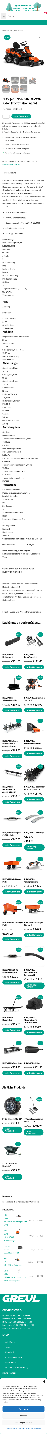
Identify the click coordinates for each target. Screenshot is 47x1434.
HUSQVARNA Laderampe (34, 832)
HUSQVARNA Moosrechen (7, 1018)
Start (4, 31)
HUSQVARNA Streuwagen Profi (12, 923)
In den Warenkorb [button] (12, 667)
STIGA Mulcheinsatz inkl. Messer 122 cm (33, 1120)
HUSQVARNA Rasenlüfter (12, 1063)
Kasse (7, 1347)
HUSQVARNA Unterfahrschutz (31, 655)
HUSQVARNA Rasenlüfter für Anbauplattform (34, 788)
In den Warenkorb (21, 116)
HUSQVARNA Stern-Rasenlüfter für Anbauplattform (10, 743)
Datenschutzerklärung (25, 1428)
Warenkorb (9, 1352)
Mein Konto (10, 1342)
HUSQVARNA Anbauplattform (31, 880)
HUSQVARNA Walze (32, 1063)
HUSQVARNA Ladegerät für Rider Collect (11, 833)
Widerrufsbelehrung (13, 1357)
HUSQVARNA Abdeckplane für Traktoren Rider (30, 1020)
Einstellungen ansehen (23, 1422)
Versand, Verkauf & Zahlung (16, 1367)
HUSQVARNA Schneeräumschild (9, 699)
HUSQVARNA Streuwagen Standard (34, 699)
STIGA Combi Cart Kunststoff (9, 1164)
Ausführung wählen (31, 847)
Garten (10, 31)
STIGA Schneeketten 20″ (12, 1119)
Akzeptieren (23, 1409)
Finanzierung (10, 1362)
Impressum (37, 1428)
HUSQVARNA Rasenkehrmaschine (32, 742)
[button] (43, 1381)
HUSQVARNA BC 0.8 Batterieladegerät (10, 971)
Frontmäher (18, 31)
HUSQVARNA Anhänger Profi (11, 880)
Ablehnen (23, 1416)
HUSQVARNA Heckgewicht (7, 655)
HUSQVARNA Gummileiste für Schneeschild (30, 972)
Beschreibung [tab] (10, 172)
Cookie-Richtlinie (11, 1428)
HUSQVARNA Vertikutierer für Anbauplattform (9, 789)
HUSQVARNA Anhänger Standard (33, 923)
